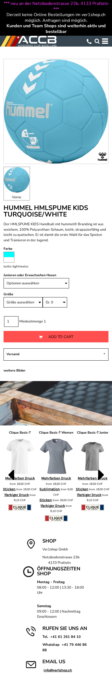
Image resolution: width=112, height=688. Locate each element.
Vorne (16, 197)
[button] (97, 41)
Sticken (9, 489)
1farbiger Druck (16, 495)
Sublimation (49, 489)
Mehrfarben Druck (56, 478)
